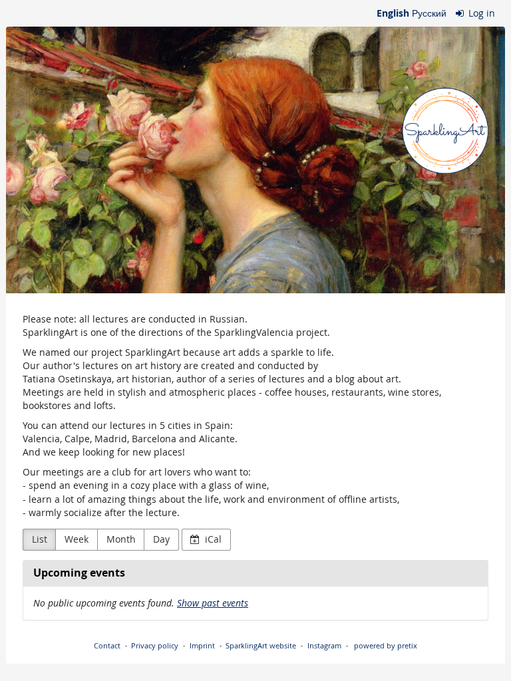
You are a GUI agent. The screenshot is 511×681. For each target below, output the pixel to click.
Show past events (212, 603)
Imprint (202, 645)
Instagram (324, 645)
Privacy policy (154, 645)
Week (76, 539)
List (39, 539)
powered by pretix (385, 645)
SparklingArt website (261, 645)
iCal (212, 539)
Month (121, 539)
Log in (480, 13)
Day (161, 539)
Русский (429, 13)
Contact (107, 645)
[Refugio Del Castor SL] (255, 160)
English (393, 13)
